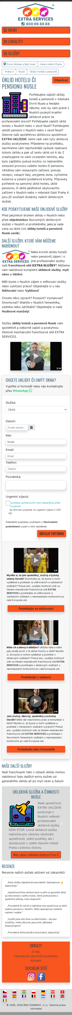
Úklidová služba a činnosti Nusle (36, 794)
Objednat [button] (61, 80)
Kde (8, 435)
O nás (36, 951)
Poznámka (13, 477)
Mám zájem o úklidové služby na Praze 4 (36, 855)
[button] (36, 30)
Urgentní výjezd (17, 496)
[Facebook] (41, 976)
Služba (10, 402)
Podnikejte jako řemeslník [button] (36, 749)
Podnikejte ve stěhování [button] (36, 608)
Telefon (11, 462)
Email (9, 450)
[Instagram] (31, 976)
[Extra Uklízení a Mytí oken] (35, 12)
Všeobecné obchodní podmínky (36, 956)
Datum (10, 421)
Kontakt (36, 960)
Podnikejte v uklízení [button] (36, 677)
